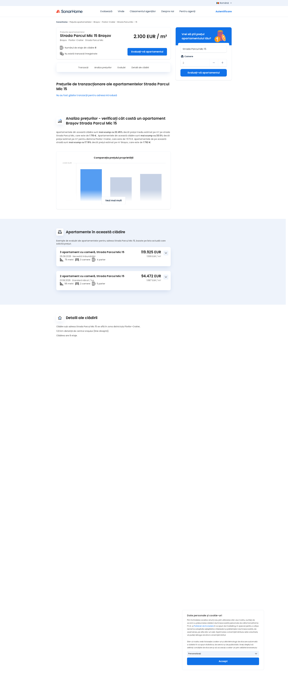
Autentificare (224, 11)
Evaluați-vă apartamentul (147, 51)
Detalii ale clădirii (140, 67)
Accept (223, 661)
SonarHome (62, 22)
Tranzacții (83, 67)
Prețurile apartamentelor (81, 22)
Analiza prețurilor (103, 67)
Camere (188, 56)
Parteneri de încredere (204, 626)
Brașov (97, 22)
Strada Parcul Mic (125, 22)
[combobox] (204, 48)
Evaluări (122, 67)
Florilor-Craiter (108, 22)
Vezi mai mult (113, 200)
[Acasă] (69, 11)
